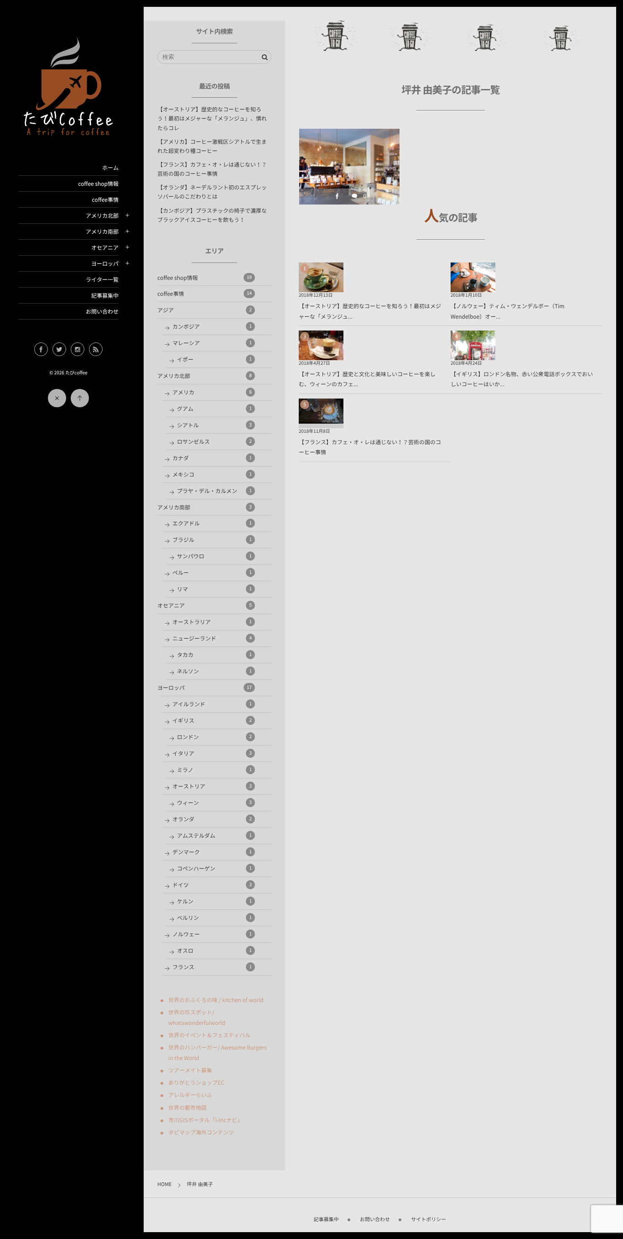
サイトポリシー (428, 1219)
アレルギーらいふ (190, 1095)
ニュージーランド (212, 638)
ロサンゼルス (214, 441)
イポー (214, 359)
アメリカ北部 (102, 215)
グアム (214, 408)
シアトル (214, 425)
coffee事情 (105, 199)
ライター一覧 (102, 279)
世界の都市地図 (187, 1107)
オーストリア (212, 786)
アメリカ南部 (102, 231)
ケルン (214, 901)
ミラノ (214, 770)
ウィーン (214, 802)
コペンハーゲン (214, 868)
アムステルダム (214, 835)
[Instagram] (77, 349)
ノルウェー (212, 934)
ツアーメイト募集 (190, 1070)
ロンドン (214, 737)
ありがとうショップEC (196, 1082)
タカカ (214, 655)
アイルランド (212, 704)
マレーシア (212, 343)
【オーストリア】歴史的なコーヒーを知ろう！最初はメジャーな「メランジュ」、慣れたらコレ (212, 118)
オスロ (214, 950)
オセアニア (105, 247)
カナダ (212, 458)
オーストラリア (212, 622)
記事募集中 (105, 295)
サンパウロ (214, 556)
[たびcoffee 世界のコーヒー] (68, 131)
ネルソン (214, 671)
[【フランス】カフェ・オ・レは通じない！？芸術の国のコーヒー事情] (321, 417)
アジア (204, 310)
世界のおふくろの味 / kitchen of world (216, 1000)
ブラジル (212, 540)
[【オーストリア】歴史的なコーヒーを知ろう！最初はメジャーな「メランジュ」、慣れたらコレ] (321, 286)
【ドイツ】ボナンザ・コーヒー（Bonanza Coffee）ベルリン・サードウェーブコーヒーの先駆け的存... (349, 161)
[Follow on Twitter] (59, 349)
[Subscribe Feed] (96, 349)
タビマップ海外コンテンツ (201, 1132)
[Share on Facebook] (41, 349)
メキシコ (212, 474)
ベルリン (214, 918)
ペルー (212, 572)
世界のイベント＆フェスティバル (209, 1035)
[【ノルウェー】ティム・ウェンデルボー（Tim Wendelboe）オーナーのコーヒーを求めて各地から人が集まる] (473, 286)
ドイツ (212, 885)
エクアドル (212, 523)
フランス (212, 967)
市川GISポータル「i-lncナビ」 (205, 1120)
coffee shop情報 (98, 183)
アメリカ (212, 392)
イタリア (212, 753)
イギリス (212, 720)
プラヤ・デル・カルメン (214, 491)
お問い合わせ (102, 311)
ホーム (110, 167)
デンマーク (212, 852)
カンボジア (212, 326)
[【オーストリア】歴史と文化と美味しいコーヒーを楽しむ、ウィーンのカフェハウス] (321, 354)
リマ (214, 589)
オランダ (212, 819)
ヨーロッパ (105, 263)
